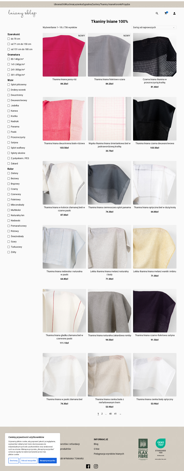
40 (110, 413)
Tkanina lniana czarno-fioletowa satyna (155, 335)
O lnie (96, 449)
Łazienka (78, 4)
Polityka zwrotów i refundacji (65, 444)
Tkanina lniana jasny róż (64, 79)
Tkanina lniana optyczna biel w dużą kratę (155, 207)
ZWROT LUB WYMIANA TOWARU (67, 458)
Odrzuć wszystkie (28, 461)
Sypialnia (87, 4)
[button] (166, 13)
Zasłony (96, 4)
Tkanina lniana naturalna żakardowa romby (109, 335)
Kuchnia (70, 4)
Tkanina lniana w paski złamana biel (64, 399)
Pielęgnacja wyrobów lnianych (109, 453)
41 (115, 413)
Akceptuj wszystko (47, 461)
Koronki (118, 4)
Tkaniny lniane (107, 4)
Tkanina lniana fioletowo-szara (109, 79)
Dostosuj (13, 461)
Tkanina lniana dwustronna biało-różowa (64, 143)
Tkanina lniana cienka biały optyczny (154, 399)
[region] (32, 449)
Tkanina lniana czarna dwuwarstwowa (154, 143)
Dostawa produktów (61, 449)
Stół (64, 4)
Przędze (126, 4)
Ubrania (58, 4)
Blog (96, 444)
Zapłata (55, 453)
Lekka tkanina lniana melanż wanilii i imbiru (154, 271)
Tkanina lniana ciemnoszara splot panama (109, 207)
